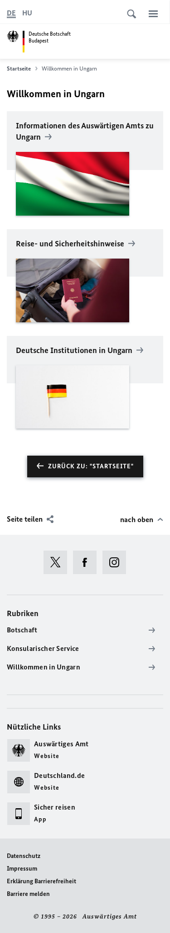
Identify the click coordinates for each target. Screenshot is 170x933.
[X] (58, 562)
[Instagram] (117, 562)
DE (11, 13)
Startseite (19, 68)
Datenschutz (23, 856)
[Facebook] (87, 562)
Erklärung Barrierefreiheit (41, 881)
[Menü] (153, 14)
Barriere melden (28, 894)
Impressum (22, 868)
